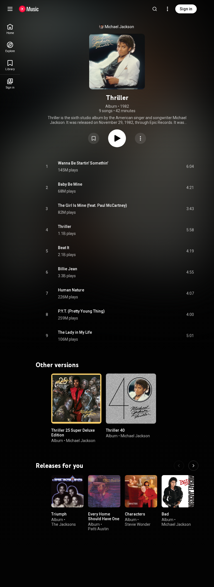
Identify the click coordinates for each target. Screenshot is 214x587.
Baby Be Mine (70, 184)
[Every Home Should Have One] (104, 491)
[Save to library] (93, 138)
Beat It (63, 247)
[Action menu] (140, 138)
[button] (93, 138)
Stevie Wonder (137, 524)
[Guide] (10, 9)
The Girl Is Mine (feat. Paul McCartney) (92, 205)
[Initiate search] (154, 8)
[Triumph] (67, 491)
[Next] (193, 465)
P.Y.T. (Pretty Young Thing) (81, 311)
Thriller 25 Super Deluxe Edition (73, 432)
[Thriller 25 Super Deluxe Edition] (76, 399)
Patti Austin (98, 529)
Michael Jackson (119, 26)
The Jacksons (63, 524)
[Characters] (141, 491)
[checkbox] (190, 166)
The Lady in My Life (75, 332)
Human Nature (71, 290)
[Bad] (178, 491)
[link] (10, 29)
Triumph (59, 514)
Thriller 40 (115, 430)
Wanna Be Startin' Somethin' (83, 163)
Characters (135, 514)
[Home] (29, 9)
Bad (165, 514)
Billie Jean (67, 269)
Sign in (186, 9)
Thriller (64, 226)
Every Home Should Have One (103, 516)
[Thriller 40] (131, 399)
